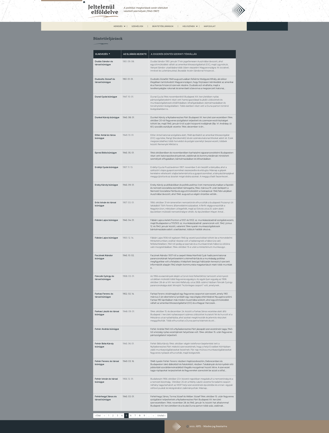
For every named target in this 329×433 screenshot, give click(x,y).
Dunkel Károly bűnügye (107, 117)
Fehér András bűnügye (107, 329)
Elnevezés (102, 54)
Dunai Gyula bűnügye (106, 97)
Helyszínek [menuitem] (188, 26)
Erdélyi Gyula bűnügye (106, 167)
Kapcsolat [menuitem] (210, 26)
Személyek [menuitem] (137, 26)
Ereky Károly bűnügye (106, 185)
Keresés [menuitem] (118, 26)
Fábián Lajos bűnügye (106, 220)
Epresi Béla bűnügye (106, 152)
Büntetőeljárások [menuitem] (162, 26)
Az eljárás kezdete (135, 54)
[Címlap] (100, 11)
